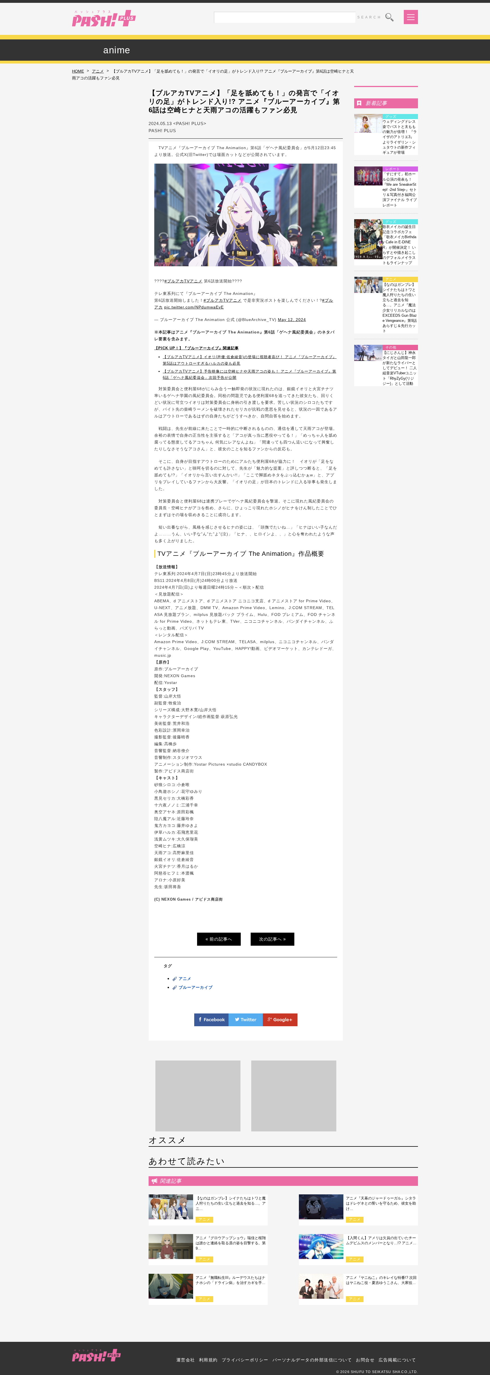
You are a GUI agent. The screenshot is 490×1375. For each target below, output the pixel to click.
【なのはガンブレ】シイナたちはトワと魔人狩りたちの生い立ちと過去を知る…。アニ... (231, 1203)
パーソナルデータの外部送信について (312, 1359)
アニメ (98, 71)
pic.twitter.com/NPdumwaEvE (194, 307)
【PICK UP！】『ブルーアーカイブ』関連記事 (196, 348)
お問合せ (365, 1359)
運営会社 (185, 1359)
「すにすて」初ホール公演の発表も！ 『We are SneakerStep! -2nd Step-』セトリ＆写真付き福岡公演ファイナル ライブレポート (400, 189)
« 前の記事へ (219, 939)
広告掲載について (397, 1359)
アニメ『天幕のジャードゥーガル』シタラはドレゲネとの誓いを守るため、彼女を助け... (381, 1203)
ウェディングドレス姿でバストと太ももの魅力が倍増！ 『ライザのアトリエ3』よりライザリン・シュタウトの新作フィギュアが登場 (400, 137)
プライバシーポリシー (245, 1359)
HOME (78, 71)
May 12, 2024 (292, 319)
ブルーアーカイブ (196, 987)
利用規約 (208, 1359)
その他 (390, 347)
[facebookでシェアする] (211, 1023)
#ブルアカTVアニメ (183, 281)
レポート (392, 169)
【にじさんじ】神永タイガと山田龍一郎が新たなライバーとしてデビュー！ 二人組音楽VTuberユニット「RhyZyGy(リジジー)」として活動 (400, 368)
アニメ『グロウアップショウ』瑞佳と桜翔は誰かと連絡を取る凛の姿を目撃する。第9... (231, 1243)
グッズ (390, 117)
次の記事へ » (272, 939)
